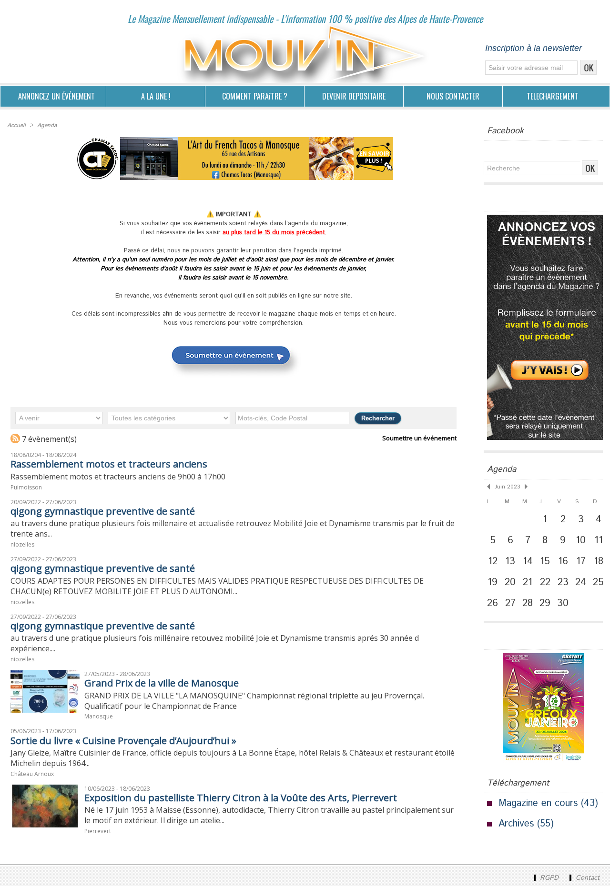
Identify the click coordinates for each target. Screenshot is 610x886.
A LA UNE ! (156, 96)
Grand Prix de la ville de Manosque (161, 683)
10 (581, 540)
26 (492, 603)
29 (544, 603)
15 (545, 561)
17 (581, 561)
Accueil (16, 125)
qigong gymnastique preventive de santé (102, 511)
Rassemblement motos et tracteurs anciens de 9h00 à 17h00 (117, 476)
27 (510, 603)
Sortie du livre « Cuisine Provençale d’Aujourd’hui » (123, 740)
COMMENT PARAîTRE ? (254, 96)
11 (598, 540)
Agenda (47, 125)
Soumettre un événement (419, 438)
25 (598, 582)
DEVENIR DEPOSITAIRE (354, 96)
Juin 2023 (507, 487)
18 (598, 561)
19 (493, 582)
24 (580, 582)
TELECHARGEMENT (553, 96)
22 (545, 582)
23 (563, 582)
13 (510, 561)
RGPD (549, 878)
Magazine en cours (538, 803)
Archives (516, 824)
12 (493, 561)
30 (563, 603)
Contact (586, 878)
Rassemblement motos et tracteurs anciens (108, 464)
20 (510, 582)
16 (563, 561)
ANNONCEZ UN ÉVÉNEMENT (56, 96)
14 (528, 561)
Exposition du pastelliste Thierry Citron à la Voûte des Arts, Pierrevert (240, 797)
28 (527, 603)
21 (527, 582)
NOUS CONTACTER (453, 96)
